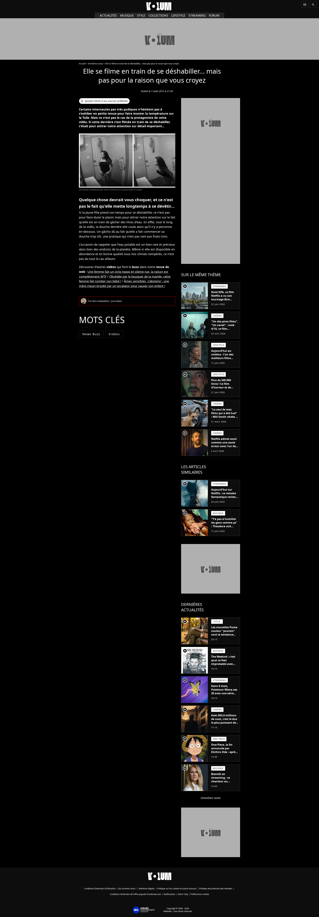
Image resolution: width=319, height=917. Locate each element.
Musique (127, 15)
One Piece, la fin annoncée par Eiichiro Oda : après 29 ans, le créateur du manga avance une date (224, 754)
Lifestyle (178, 15)
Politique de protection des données (215, 888)
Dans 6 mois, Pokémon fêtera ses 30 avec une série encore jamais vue (224, 691)
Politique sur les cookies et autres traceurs (177, 888)
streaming (197, 15)
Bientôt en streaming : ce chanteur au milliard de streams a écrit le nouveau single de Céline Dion (224, 785)
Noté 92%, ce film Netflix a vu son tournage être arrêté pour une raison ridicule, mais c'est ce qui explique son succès (224, 303)
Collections (158, 15)
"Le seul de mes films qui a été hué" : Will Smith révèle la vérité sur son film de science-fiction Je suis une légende (224, 419)
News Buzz (91, 334)
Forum (214, 15)
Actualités (108, 15)
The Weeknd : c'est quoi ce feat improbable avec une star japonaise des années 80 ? (223, 664)
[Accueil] (159, 6)
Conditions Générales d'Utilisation (99, 888)
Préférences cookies (199, 894)
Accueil (82, 63)
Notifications (169, 894)
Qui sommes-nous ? (127, 888)
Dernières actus (95, 63)
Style (141, 15)
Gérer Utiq (183, 894)
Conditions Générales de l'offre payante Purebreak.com (135, 894)
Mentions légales (147, 888)
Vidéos (114, 334)
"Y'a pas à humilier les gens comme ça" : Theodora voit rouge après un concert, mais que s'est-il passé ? (224, 528)
